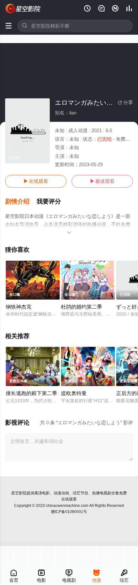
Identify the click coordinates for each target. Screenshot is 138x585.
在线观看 (35, 181)
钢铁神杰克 (18, 307)
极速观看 (102, 181)
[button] (21, 201)
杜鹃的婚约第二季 (81, 307)
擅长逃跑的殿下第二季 (31, 393)
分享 (125, 102)
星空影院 (19, 493)
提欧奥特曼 (74, 393)
